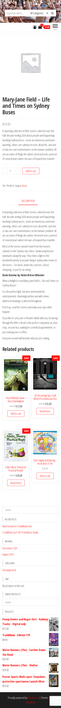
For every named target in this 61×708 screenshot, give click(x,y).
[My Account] (35, 27)
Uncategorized (9, 570)
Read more (45, 411)
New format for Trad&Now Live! (17, 526)
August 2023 (8, 554)
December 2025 (10, 548)
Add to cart (31, 171)
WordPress (33, 698)
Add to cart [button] (16, 414)
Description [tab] (28, 201)
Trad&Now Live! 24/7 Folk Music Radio (20, 532)
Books (24, 185)
